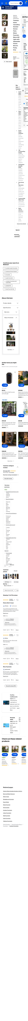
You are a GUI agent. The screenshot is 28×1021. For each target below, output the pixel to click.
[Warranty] (16, 312)
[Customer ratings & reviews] (18, 466)
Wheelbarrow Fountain (8, 799)
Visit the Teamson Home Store (16, 17)
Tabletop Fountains (7, 821)
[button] (16, 87)
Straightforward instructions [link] (12, 491)
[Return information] (23, 33)
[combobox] (16, 3)
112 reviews (11, 472)
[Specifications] (18, 307)
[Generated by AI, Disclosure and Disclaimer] (9, 566)
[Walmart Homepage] (6, 3)
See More (9, 349)
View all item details (21, 223)
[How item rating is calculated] (18, 474)
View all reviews (8, 478)
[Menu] (2, 3)
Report (17, 629)
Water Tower (6, 796)
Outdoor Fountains (7, 810)
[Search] (20, 3)
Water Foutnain (6, 804)
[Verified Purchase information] (14, 600)
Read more (5, 613)
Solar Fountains (6, 818)
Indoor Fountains (7, 813)
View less (12, 564)
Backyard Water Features (9, 793)
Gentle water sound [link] (10, 524)
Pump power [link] (9, 553)
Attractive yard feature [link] (11, 513)
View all (15, 570)
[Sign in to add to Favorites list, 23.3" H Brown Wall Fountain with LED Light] (15, 372)
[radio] (15, 65)
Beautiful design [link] (10, 499)
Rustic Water (6, 802)
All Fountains (6, 807)
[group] (19, 52)
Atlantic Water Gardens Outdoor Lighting (12, 791)
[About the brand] (16, 317)
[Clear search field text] (18, 3)
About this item (7, 298)
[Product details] (18, 303)
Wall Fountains (6, 815)
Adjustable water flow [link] (11, 537)
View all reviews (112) (11, 686)
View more (9, 461)
